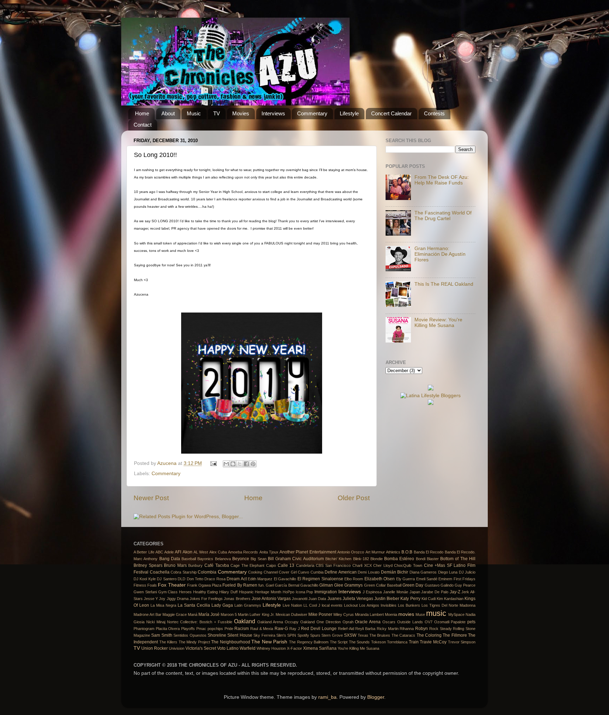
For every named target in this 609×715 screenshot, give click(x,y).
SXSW (350, 635)
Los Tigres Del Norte (440, 605)
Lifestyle (349, 113)
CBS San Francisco (333, 565)
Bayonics (205, 559)
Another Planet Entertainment (307, 552)
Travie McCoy (433, 642)
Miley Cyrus (343, 614)
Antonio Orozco (350, 552)
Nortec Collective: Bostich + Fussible (199, 622)
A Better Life (144, 552)
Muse (420, 614)
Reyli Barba (365, 628)
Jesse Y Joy (154, 598)
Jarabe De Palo (434, 592)
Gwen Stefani (145, 592)
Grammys (353, 585)
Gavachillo (309, 585)
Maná (192, 614)
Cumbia (317, 572)
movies (406, 614)
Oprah (348, 622)
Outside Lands (410, 622)
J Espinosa (372, 592)
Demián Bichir (394, 572)
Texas (363, 635)
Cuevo (303, 572)
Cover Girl (288, 572)
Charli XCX (362, 565)
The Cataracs (403, 635)
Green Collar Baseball (382, 585)
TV (216, 113)
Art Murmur (375, 552)
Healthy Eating (205, 592)
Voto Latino (228, 648)
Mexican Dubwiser (291, 614)
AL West (200, 552)
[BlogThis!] (232, 463)
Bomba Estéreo (399, 558)
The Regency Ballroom (308, 642)
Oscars (388, 622)
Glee (338, 585)
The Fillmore (455, 635)
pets (471, 621)
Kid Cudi (429, 598)
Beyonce (240, 558)
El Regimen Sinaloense (320, 578)
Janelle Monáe (395, 592)
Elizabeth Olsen (379, 578)
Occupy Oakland (300, 622)
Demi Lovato (369, 572)
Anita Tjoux (268, 552)
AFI (178, 552)
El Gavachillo (285, 579)
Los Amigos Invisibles (377, 605)
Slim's (281, 635)
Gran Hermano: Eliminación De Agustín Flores (440, 254)
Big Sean (258, 559)
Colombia (207, 572)
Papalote (458, 622)
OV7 (428, 622)
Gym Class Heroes (175, 592)
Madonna (467, 605)
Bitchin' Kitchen (338, 559)
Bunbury (195, 565)
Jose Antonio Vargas (271, 598)
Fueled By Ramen (239, 585)
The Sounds (359, 642)
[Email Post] (213, 463)
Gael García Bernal (282, 585)
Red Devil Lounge (318, 628)
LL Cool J (311, 605)
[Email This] (226, 463)
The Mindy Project (194, 642)
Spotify (303, 635)
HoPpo (288, 592)
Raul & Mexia (261, 628)
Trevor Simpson (462, 642)
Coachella (160, 572)
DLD (181, 579)
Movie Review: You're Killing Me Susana (438, 322)
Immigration (325, 591)
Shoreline (217, 635)
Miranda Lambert (369, 614)
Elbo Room (353, 579)
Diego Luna (448, 572)
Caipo (271, 565)
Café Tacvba (216, 565)
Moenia (391, 614)
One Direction (328, 622)
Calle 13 (286, 565)
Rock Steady (440, 628)
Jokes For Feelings (206, 598)
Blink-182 (361, 559)
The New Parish (269, 641)
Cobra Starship (184, 572)
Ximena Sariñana (320, 648)
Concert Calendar (391, 113)
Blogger (375, 697)
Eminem (445, 579)
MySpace (456, 614)
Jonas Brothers (237, 598)
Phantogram (144, 628)
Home (142, 113)
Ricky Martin (388, 628)
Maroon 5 (229, 614)
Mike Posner (320, 614)
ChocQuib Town (408, 565)
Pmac (201, 628)
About (168, 113)
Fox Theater (171, 585)
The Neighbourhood (230, 642)
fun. (261, 585)
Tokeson (378, 642)
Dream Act (236, 578)
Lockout (351, 605)
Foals (152, 585)
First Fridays (464, 579)
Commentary (312, 113)
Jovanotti (299, 598)
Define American (341, 572)
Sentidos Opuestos (189, 635)
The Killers (168, 642)
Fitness (140, 585)
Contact (143, 125)
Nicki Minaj (155, 622)
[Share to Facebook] (246, 463)
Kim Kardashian (450, 598)
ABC (159, 552)
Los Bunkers (409, 605)
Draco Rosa (214, 579)
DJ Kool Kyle (145, 579)
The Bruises (379, 635)
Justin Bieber (386, 598)
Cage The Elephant (247, 565)
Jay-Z (455, 591)
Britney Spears (148, 565)
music (436, 613)
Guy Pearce (465, 585)
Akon (187, 552)
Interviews (273, 113)
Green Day (412, 585)
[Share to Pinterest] (253, 463)
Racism (241, 628)
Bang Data (169, 558)
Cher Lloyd (383, 565)
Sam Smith (161, 635)
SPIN (291, 635)
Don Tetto (195, 579)
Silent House (239, 635)
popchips (215, 628)
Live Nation (292, 605)
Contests (434, 113)
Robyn (421, 628)
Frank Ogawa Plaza (204, 585)
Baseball (189, 559)
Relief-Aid (346, 628)
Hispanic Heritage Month (260, 592)
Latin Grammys (247, 605)
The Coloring (429, 635)
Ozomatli (441, 622)
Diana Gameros (423, 572)
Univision (176, 648)
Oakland (244, 621)
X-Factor (294, 648)
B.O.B (406, 552)
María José (209, 614)
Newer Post (151, 498)
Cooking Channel (263, 572)
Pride (228, 628)
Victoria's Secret (200, 648)
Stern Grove (332, 635)
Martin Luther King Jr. (256, 614)
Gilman (326, 585)
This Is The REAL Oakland (443, 284)
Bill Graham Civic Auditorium (296, 558)
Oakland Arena (270, 622)
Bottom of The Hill (457, 558)
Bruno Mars (175, 565)
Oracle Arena (368, 621)
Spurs (315, 635)
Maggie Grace (174, 614)
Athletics (393, 552)
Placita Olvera (168, 628)
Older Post (354, 498)
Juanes (334, 598)
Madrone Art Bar (147, 614)
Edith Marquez (260, 579)
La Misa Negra (163, 605)
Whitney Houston (271, 648)
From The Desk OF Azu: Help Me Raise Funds (441, 180)
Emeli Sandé (426, 579)
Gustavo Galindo (439, 585)
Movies (240, 113)
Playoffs (188, 628)
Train (414, 642)
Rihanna (407, 628)
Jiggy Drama (178, 598)
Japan (415, 592)
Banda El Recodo (429, 552)
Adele (169, 552)
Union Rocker (154, 648)
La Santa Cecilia (194, 605)
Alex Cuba (218, 552)
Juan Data (317, 598)
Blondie (376, 559)
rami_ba (327, 697)
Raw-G (281, 628)
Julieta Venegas (358, 598)
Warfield (248, 648)
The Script (339, 642)
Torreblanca (397, 642)
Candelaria (305, 565)
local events (332, 605)
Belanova (223, 559)
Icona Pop (304, 592)
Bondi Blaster (427, 559)
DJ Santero (166, 579)
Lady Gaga (222, 605)
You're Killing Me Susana (358, 648)
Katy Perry (410, 598)
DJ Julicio (467, 572)
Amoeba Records (243, 552)
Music (194, 113)
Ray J (294, 628)
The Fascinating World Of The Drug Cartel (443, 215)
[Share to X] (239, 463)
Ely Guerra (405, 579)
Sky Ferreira (264, 635)
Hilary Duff (228, 592)
